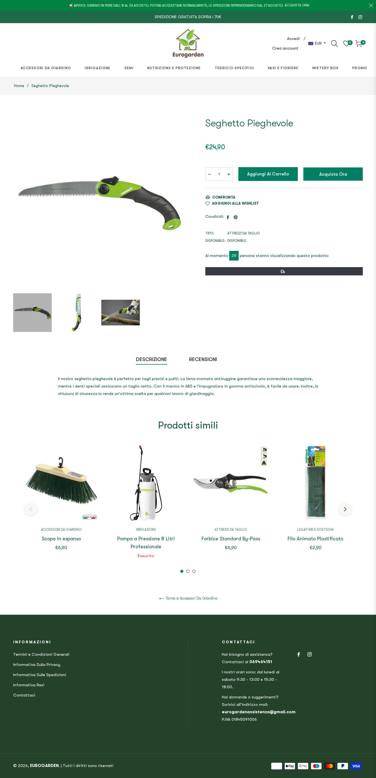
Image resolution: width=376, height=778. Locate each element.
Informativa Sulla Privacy (36, 664)
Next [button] (345, 509)
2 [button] (187, 571)
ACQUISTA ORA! (297, 5)
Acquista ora (333, 174)
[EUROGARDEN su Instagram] (360, 16)
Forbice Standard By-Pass (230, 538)
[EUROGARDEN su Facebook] (352, 16)
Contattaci (24, 695)
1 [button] (181, 571)
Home (19, 85)
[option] (61, 505)
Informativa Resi (28, 684)
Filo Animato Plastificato (315, 538)
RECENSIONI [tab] (203, 359)
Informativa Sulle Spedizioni (39, 674)
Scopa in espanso (61, 538)
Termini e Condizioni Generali (41, 654)
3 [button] (193, 571)
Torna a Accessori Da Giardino (191, 598)
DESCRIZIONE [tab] (151, 359)
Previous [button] (31, 509)
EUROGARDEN (44, 765)
